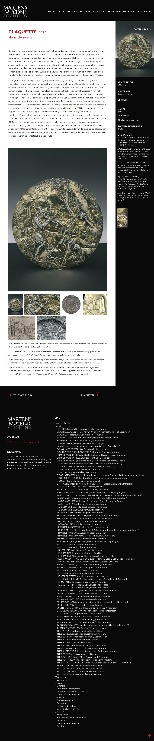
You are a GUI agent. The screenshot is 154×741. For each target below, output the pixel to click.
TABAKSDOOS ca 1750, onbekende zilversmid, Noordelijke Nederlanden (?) (93, 625)
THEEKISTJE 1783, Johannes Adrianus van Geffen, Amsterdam (87, 651)
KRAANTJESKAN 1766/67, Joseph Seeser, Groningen (81, 533)
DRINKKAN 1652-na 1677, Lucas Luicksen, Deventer (81, 487)
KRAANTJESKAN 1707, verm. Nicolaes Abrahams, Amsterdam (86, 536)
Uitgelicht (139, 11)
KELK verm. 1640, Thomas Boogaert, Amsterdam (80, 513)
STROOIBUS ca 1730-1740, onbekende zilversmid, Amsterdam (86, 611)
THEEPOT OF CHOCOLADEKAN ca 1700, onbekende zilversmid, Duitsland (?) (94, 663)
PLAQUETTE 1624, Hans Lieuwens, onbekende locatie (82, 585)
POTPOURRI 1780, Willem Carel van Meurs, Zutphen (82, 593)
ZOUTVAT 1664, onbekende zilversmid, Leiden (79, 674)
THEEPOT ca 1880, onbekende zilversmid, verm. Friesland (84, 660)
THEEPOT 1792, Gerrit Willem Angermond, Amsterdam (83, 657)
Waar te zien (101, 11)
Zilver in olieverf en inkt (68, 709)
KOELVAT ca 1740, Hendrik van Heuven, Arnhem (80, 524)
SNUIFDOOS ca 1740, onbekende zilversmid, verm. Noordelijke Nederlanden (93, 602)
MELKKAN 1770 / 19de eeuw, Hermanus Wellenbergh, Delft (85, 556)
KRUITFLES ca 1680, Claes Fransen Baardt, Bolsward (82, 539)
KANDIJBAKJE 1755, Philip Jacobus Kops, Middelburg (82, 507)
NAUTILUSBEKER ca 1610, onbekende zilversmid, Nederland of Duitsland (92, 579)
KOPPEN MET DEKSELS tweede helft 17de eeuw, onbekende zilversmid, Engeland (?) (98, 530)
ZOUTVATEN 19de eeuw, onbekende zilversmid (80, 668)
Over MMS (141, 29)
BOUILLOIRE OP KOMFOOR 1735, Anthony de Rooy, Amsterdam (88, 452)
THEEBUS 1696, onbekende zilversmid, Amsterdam (81, 634)
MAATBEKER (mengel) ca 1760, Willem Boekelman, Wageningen (88, 541)
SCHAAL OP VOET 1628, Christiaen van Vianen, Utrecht (83, 599)
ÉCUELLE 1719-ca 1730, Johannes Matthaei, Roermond (83, 490)
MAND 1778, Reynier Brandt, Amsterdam (76, 544)
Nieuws (121, 11)
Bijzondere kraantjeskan (68, 689)
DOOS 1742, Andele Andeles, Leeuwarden (77, 472)
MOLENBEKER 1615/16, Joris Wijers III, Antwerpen (80, 573)
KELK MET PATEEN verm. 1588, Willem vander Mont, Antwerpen (88, 515)
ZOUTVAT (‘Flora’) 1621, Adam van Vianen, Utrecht (80, 671)
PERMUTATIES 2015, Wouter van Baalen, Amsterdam (82, 582)
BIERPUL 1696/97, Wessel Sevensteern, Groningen (81, 443)
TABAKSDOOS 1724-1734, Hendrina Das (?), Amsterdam (83, 622)
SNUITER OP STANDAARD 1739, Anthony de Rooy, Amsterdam (87, 608)
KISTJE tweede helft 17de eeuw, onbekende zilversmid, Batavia (87, 518)
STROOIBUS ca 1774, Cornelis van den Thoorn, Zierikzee (84, 616)
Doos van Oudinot (65, 700)
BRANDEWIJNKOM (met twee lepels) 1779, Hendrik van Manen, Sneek (91, 461)
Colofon (60, 726)
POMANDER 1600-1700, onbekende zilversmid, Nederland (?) (86, 591)
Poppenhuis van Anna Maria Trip (72, 692)
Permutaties (63, 703)
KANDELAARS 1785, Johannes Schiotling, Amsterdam (82, 504)
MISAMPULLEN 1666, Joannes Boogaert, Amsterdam (82, 567)
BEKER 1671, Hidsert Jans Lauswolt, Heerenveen (80, 435)
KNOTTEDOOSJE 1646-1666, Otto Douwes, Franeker (82, 521)
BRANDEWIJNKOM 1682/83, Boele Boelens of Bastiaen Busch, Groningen (92, 455)
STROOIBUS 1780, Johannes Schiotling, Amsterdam (81, 619)
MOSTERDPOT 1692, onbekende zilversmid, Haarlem (82, 576)
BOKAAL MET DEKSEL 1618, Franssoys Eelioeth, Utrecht (83, 449)
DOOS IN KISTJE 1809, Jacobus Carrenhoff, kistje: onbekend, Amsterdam (92, 478)
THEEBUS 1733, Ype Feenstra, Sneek (74, 642)
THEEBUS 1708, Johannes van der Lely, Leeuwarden (82, 637)
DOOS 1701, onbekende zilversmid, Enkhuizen (79, 469)
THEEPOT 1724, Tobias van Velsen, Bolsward (78, 654)
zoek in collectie (57, 11)
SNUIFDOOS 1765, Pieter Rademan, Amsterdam (80, 605)
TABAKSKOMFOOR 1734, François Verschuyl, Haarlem (82, 628)
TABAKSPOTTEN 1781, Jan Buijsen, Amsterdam (79, 666)
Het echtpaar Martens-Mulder (71, 717)
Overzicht (61, 686)
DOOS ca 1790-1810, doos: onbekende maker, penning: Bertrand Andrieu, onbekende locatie (101, 475)
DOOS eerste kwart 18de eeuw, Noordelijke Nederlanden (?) (86, 466)
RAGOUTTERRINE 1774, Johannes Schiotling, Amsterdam (84, 596)
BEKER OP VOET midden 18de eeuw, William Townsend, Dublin (87, 438)
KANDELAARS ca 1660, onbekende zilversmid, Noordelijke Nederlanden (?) (92, 498)
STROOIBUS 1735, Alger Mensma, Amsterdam (79, 614)
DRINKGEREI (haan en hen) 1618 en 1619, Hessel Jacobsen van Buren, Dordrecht (95, 484)
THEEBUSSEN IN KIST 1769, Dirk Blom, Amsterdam (81, 648)
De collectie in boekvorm (69, 694)
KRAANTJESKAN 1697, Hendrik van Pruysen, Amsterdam (84, 527)
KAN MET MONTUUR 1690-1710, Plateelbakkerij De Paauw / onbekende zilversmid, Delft (99, 495)
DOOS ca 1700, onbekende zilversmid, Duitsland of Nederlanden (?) (89, 464)
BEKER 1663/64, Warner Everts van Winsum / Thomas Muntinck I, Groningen (93, 432)
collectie (79, 11)
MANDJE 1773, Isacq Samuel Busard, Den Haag (79, 550)
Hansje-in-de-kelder (66, 706)
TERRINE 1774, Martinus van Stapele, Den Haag (79, 631)
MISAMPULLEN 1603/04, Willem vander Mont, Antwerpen (84, 565)
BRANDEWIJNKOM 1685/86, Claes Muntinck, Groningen (83, 458)
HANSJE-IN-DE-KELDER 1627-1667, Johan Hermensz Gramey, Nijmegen (91, 492)
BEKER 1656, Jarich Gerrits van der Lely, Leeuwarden (82, 429)
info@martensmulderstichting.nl (23, 442)
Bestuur (61, 720)
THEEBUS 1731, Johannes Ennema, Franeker (78, 640)
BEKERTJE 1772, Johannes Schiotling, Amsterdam (81, 440)
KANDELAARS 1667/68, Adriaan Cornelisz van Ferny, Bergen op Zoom (90, 501)
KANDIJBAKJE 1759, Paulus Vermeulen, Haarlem (80, 510)
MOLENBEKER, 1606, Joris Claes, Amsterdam (78, 570)
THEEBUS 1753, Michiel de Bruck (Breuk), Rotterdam (82, 645)
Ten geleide (62, 715)
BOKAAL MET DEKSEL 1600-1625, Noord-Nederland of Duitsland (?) (89, 446)
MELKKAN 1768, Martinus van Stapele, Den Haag (80, 553)
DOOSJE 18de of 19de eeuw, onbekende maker (80, 481)
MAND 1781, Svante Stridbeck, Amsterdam (77, 547)
